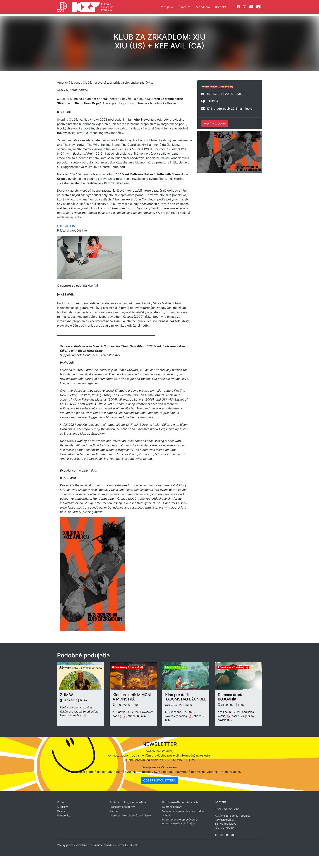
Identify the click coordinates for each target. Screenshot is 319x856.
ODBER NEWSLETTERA (159, 780)
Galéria (61, 811)
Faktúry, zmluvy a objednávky (128, 802)
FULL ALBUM (66, 226)
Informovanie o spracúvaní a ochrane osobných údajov (179, 821)
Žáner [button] (183, 7)
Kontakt (220, 7)
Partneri (114, 811)
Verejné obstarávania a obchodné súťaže (183, 813)
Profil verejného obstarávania (180, 802)
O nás (60, 802)
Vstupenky (63, 815)
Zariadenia (202, 7)
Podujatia (166, 7)
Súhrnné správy (172, 806)
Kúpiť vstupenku (215, 123)
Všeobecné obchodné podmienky (131, 815)
